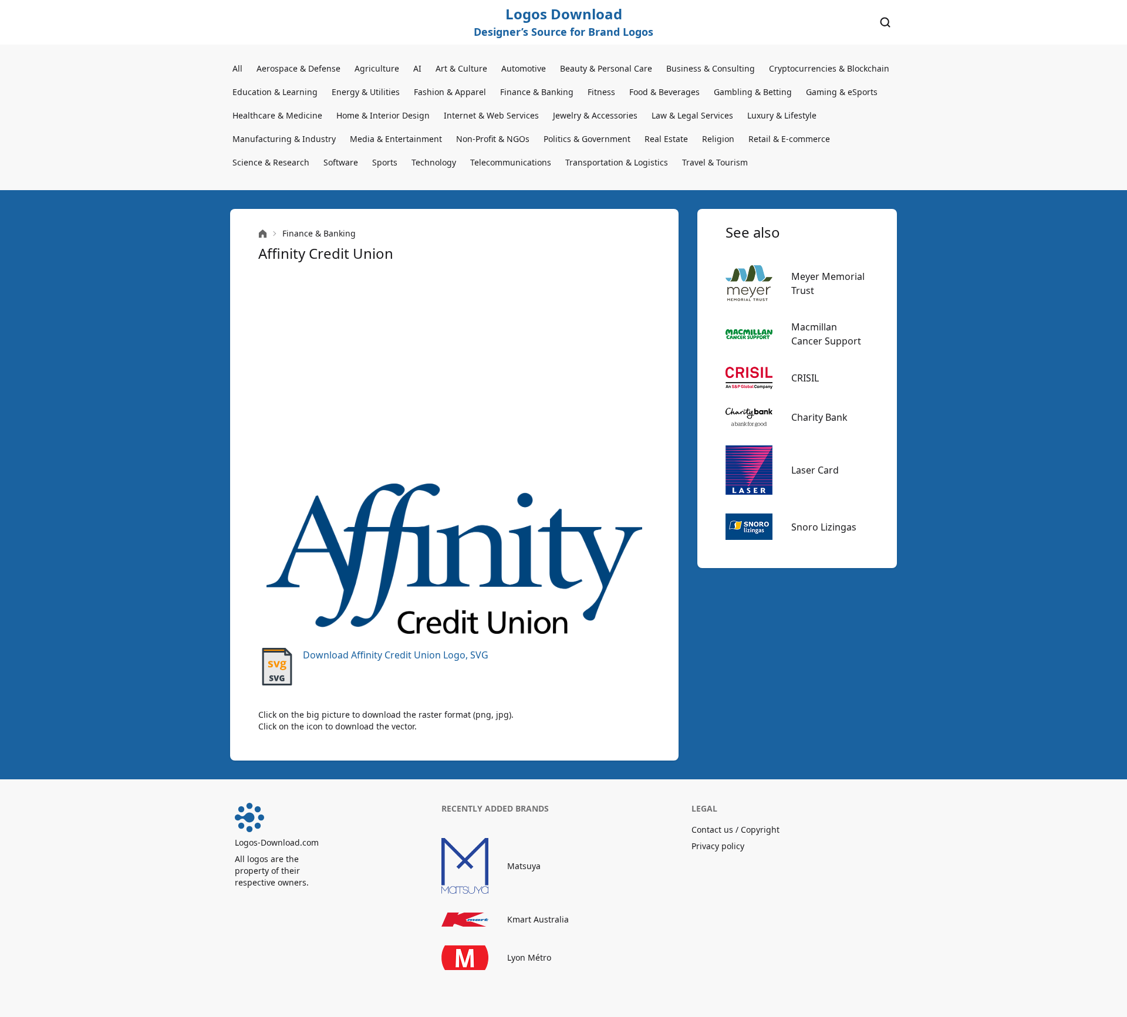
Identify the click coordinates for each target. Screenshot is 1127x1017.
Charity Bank (819, 417)
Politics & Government (587, 138)
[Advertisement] (454, 373)
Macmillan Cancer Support (826, 333)
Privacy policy (717, 846)
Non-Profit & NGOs (492, 138)
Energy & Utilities (366, 91)
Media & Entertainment (396, 138)
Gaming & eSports (842, 91)
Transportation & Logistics (616, 162)
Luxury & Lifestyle (781, 115)
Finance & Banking (536, 91)
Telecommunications (510, 162)
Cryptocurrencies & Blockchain (829, 68)
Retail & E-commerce (789, 138)
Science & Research (270, 162)
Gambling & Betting (753, 91)
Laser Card (815, 470)
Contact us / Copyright (735, 829)
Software (340, 162)
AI (417, 68)
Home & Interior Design (383, 115)
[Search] (885, 22)
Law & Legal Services (692, 115)
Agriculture (377, 68)
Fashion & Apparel (450, 91)
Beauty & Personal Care (606, 68)
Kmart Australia (538, 919)
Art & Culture (461, 68)
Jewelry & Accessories (595, 115)
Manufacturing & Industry (284, 138)
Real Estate (666, 138)
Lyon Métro (529, 957)
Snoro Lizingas (823, 527)
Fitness (601, 91)
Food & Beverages (664, 91)
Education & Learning (275, 91)
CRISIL (805, 377)
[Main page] (262, 233)
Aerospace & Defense (298, 68)
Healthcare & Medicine (277, 115)
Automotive (523, 68)
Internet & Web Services (491, 115)
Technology (433, 162)
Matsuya (524, 865)
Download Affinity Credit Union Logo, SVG (395, 654)
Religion (718, 138)
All (237, 68)
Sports (384, 162)
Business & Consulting (710, 68)
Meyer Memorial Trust (828, 283)
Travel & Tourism (715, 162)
